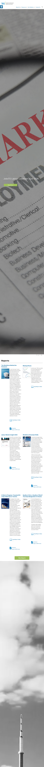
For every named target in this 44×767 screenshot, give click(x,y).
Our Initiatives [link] (31, 7)
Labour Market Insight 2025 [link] (9, 435)
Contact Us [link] (38, 7)
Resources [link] (24, 7)
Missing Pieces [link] (27, 365)
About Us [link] (18, 7)
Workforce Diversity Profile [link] (30, 435)
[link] (1, 6)
